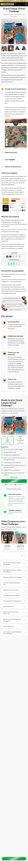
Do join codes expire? (8, 626)
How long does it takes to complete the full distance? (12, 570)
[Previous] (22, 555)
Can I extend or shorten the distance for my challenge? (12, 632)
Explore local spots (11, 152)
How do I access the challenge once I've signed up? (12, 620)
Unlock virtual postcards (13, 167)
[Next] (25, 555)
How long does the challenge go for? (12, 601)
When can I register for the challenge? (12, 577)
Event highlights (10, 159)
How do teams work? (8, 606)
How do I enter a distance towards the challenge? (12, 563)
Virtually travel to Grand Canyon (15, 89)
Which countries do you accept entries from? (11, 612)
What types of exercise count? (10, 590)
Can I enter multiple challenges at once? (11, 583)
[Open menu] (26, 4)
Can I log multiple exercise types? (11, 595)
